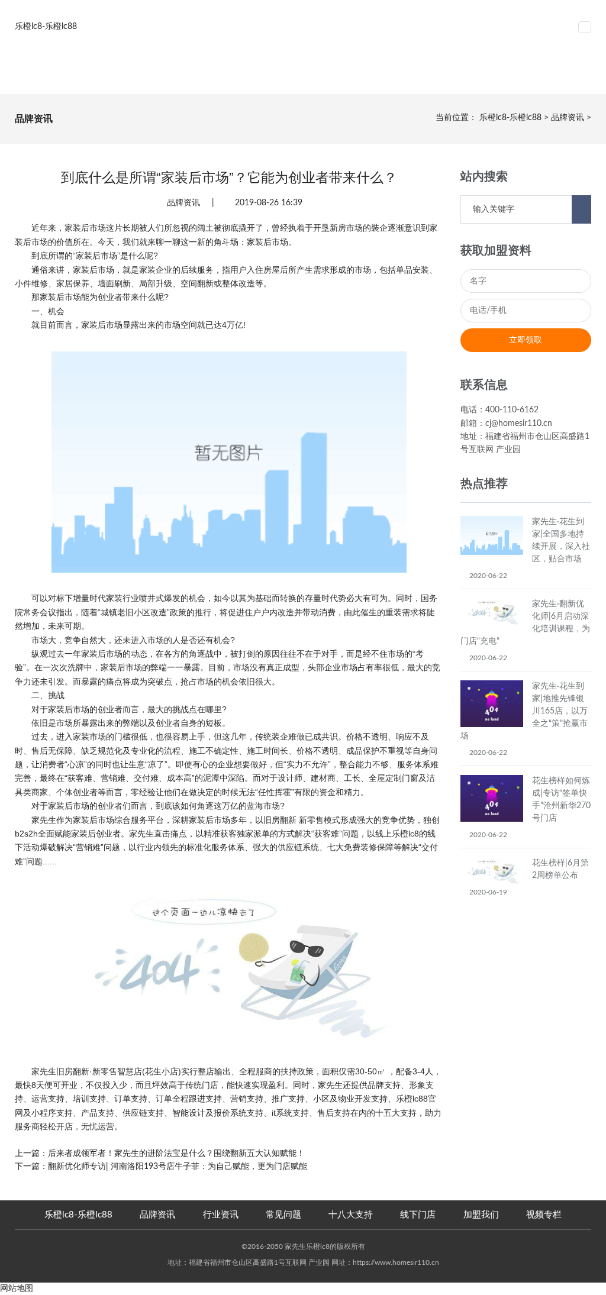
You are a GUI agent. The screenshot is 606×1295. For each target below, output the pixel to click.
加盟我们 (481, 1214)
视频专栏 (544, 1214)
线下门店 (418, 1214)
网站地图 (16, 1288)
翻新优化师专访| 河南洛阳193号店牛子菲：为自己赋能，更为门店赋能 (177, 1166)
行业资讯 (220, 1214)
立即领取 (525, 340)
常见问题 (283, 1214)
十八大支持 (350, 1214)
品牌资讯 (567, 118)
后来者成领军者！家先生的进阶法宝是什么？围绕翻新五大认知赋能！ (176, 1153)
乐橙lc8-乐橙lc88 (510, 118)
